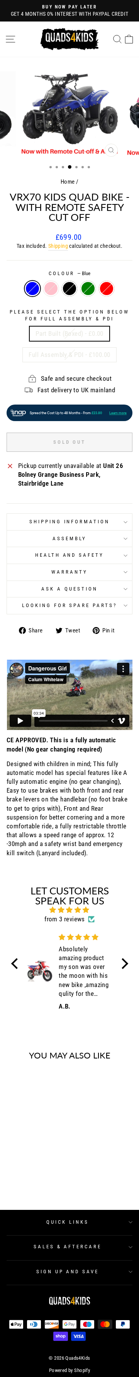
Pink (51, 288)
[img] (69, 910)
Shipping (58, 246)
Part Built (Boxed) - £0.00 (69, 333)
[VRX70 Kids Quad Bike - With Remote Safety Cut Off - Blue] (12, 1174)
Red (106, 288)
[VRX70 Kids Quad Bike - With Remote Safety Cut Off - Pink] (21, 1174)
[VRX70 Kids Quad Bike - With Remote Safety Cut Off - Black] (30, 1174)
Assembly (69, 538)
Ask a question (69, 589)
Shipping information (69, 521)
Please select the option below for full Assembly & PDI (69, 315)
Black (69, 288)
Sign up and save (67, 1271)
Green (88, 288)
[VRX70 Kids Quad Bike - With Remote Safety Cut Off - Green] (39, 1174)
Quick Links (67, 1222)
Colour (69, 273)
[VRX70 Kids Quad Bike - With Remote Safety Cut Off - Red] (48, 1174)
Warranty (69, 572)
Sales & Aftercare (68, 1246)
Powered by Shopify (69, 1370)
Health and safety (69, 555)
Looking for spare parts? (69, 605)
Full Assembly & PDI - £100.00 (69, 354)
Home (68, 181)
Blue (32, 288)
